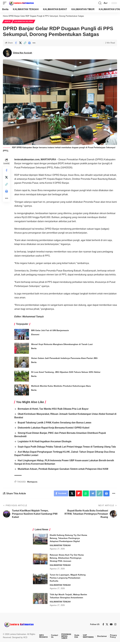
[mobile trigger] (5, 3)
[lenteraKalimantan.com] (21, 3)
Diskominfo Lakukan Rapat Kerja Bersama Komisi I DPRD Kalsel (53, 427)
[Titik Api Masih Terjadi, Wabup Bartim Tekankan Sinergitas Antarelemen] (40, 598)
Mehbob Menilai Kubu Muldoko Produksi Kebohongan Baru (61, 386)
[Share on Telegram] (93, 493)
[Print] (29, 43)
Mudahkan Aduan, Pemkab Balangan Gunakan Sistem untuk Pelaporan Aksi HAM (63, 469)
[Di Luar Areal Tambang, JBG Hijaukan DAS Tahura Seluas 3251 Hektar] (21, 376)
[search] (100, 3)
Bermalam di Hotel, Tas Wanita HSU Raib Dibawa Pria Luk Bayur (53, 409)
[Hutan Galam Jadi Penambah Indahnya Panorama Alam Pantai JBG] (21, 362)
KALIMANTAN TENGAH (60, 545)
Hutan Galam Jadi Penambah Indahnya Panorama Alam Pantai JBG (64, 358)
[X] (107, 624)
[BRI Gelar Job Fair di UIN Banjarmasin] (21, 334)
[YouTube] (111, 624)
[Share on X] (20, 43)
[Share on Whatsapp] (86, 493)
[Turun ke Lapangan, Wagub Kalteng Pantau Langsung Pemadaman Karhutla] (40, 578)
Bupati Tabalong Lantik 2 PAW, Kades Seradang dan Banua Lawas (54, 422)
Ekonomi (35, 334)
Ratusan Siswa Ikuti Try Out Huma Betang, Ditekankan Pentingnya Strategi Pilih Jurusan (67, 558)
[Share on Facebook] (16, 43)
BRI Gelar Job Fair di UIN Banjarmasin (50, 330)
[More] (34, 43)
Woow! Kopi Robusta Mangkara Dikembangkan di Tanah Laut (62, 344)
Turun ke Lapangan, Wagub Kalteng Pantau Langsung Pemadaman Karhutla (68, 578)
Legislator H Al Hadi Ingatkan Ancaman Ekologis (44, 441)
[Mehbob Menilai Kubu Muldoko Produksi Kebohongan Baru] (21, 389)
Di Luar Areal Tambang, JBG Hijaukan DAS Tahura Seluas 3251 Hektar (65, 372)
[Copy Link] (25, 43)
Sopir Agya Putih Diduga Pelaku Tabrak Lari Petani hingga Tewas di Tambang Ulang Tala (67, 446)
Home (5, 16)
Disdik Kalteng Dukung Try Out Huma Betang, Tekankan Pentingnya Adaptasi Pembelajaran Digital (68, 538)
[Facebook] (103, 624)
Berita (8, 21)
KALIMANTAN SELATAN (23, 21)
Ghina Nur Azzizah (22, 52)
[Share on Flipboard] (79, 493)
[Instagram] (115, 624)
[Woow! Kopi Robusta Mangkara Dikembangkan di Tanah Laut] (21, 348)
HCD (25, 637)
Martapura (32, 482)
